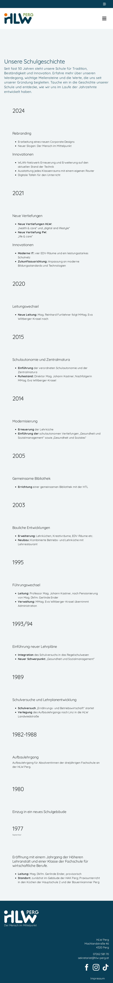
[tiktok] (105, 967)
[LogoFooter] (21, 912)
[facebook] (86, 967)
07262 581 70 (101, 954)
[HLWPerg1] (19, 14)
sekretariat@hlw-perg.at (93, 958)
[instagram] (96, 967)
